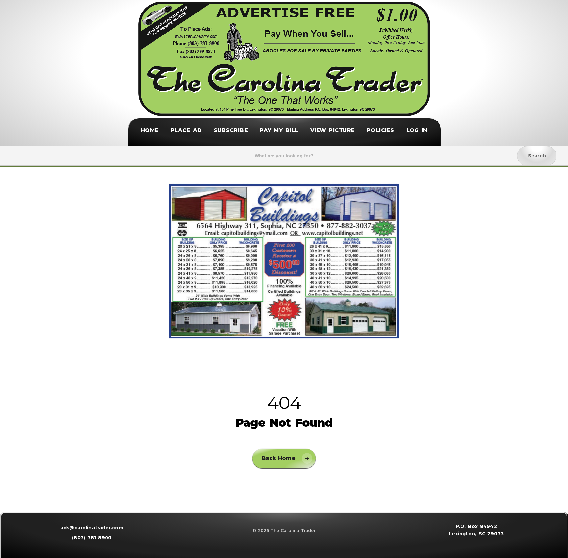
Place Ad (186, 130)
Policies (380, 130)
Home (150, 130)
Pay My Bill (279, 130)
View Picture (332, 130)
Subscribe (231, 130)
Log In (417, 130)
